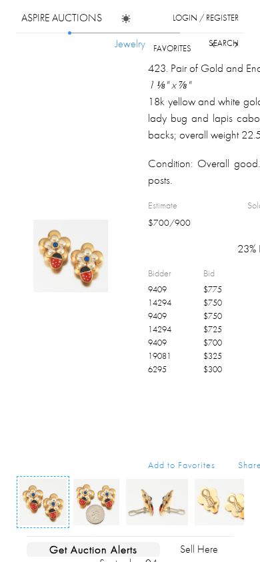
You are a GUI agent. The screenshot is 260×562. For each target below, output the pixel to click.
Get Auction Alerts (93, 549)
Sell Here (199, 549)
